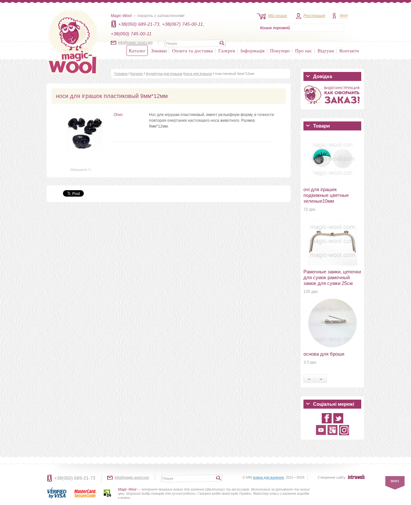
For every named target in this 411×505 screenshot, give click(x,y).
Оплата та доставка (192, 50)
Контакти (349, 50)
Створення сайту (331, 477)
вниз (395, 481)
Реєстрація (314, 15)
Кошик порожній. (275, 28)
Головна (120, 73)
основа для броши (323, 354)
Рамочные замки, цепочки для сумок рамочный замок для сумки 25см (332, 277)
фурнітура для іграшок (164, 73)
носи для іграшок (198, 73)
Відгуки (326, 50)
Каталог (137, 50)
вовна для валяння (268, 477)
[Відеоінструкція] (332, 105)
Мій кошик (277, 15)
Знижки (159, 50)
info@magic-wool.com (135, 42)
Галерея (226, 50)
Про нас (303, 50)
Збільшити (79, 170)
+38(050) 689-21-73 (74, 478)
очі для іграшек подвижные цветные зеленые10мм (326, 195)
